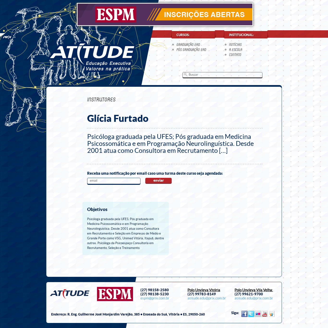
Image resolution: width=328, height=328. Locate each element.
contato (235, 54)
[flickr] (258, 314)
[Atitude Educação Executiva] (92, 57)
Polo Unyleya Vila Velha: (254, 290)
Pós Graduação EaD (191, 49)
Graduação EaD (188, 44)
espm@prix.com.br (154, 298)
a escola (235, 49)
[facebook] (244, 314)
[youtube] (264, 314)
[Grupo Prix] (6, 36)
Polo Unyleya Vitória (204, 290)
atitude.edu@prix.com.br (207, 298)
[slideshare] (271, 314)
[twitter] (251, 314)
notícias (235, 44)
